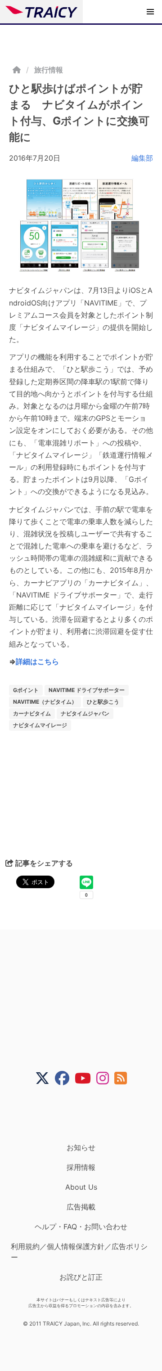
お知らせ (81, 1147)
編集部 (142, 157)
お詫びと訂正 (81, 1276)
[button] (150, 11)
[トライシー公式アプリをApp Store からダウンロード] (86, 1114)
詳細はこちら (37, 661)
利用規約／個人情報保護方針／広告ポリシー (79, 1252)
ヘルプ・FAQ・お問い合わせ (81, 1226)
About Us (81, 1186)
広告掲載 (81, 1206)
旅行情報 (48, 69)
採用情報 (81, 1167)
